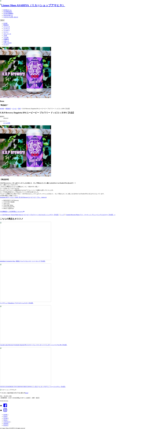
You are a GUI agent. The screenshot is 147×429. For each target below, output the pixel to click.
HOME (5, 23)
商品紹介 (6, 25)
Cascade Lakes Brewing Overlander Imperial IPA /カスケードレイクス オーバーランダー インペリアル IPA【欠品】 (33, 345)
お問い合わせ (7, 43)
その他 (5, 37)
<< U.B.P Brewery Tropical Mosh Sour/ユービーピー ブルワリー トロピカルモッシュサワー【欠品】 (29, 214)
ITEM (5, 416)
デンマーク (7, 34)
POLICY (5, 425)
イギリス (6, 28)
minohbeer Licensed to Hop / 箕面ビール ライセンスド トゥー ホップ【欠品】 (23, 261)
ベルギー (6, 30)
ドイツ (5, 32)
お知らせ (6, 41)
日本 (5, 35)
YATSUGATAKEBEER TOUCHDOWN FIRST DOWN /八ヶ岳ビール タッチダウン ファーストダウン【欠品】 (33, 386)
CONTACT (6, 422)
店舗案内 (6, 39)
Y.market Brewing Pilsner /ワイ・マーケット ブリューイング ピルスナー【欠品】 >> (90, 214)
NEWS (5, 420)
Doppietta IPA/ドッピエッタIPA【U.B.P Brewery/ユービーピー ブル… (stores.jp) (23, 197)
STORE (5, 418)
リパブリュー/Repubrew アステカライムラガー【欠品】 (17, 303)
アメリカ (6, 26)
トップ (62, 214)
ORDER (5, 423)
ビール (5, 123)
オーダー (6, 44)
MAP (26, 393)
